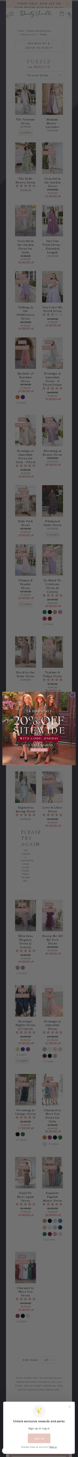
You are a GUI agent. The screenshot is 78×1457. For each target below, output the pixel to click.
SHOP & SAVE (39, 750)
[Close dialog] (72, 695)
